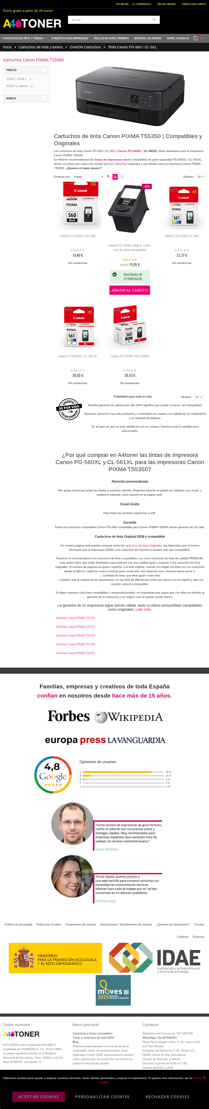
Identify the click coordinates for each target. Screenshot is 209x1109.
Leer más (143, 609)
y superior (20, 86)
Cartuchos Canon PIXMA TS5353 (75, 635)
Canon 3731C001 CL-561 (181, 236)
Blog (75, 1042)
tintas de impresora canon (112, 159)
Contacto (183, 936)
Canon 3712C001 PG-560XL (130, 356)
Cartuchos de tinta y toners (41, 47)
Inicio (7, 47)
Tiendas (199, 924)
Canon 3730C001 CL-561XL (78, 356)
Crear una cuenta (194, 4)
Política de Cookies (48, 924)
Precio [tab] (11, 70)
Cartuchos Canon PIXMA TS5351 (75, 617)
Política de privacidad (18, 924)
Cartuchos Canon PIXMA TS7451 (75, 653)
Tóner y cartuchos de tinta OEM (93, 1037)
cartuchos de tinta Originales (143, 545)
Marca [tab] (11, 98)
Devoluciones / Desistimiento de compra (126, 924)
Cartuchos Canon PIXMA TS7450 (75, 644)
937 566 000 (122, 4)
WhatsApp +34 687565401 (159, 1037)
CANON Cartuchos (85, 47)
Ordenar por (62, 176)
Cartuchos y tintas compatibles (92, 1033)
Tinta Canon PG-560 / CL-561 (132, 47)
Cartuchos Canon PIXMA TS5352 (75, 626)
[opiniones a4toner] (104, 851)
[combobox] (114, 20)
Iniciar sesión (167, 4)
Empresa (198, 936)
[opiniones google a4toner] (104, 799)
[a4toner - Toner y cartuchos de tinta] (32, 23)
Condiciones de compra (80, 924)
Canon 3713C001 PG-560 (78, 236)
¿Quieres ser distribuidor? (173, 924)
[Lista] (122, 177)
